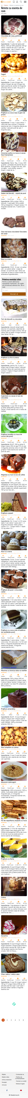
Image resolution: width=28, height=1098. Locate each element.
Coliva (3, 897)
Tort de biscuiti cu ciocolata (11, 319)
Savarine (4, 936)
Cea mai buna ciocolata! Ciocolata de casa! (14, 232)
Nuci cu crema (6, 259)
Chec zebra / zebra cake (10, 974)
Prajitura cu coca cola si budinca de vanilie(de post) (13, 631)
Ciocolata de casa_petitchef (11, 36)
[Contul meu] (17, 2)
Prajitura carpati (7, 513)
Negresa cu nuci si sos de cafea (13, 475)
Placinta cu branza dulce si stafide (14, 670)
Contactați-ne (20, 1074)
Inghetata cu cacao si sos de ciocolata (12, 397)
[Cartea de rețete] (13, 2)
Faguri (3, 74)
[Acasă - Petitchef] (2, 5)
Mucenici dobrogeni (8, 782)
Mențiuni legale (20, 1083)
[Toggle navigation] (25, 2)
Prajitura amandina (8, 709)
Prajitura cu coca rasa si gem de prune (13, 114)
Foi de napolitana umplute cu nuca (14, 820)
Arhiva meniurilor (7, 1079)
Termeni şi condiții (21, 1081)
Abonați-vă (14, 294)
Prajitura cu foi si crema (10, 357)
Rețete (4, 1074)
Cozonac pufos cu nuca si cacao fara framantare (13, 154)
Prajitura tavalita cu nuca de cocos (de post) (11, 435)
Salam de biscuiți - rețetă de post (13, 193)
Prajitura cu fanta (7, 859)
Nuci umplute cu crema (9, 747)
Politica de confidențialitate (19, 1077)
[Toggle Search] (21, 2)
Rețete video (5, 1077)
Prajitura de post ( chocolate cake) (11, 591)
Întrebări (4, 1082)
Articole (4, 1085)
